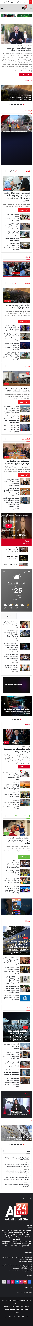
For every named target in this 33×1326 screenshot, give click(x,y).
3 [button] (20, 104)
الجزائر (12, 171)
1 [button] (23, 104)
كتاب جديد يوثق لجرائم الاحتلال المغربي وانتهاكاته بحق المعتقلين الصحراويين (12, 979)
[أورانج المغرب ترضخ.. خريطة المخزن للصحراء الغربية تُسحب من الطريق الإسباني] (25, 355)
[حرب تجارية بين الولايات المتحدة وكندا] (25, 794)
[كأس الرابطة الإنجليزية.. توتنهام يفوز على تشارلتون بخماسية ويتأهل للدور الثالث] (25, 657)
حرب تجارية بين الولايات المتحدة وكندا (11, 795)
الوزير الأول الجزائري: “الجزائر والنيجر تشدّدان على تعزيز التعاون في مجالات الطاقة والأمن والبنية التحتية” (12, 236)
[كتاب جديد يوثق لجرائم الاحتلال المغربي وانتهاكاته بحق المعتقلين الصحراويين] (25, 979)
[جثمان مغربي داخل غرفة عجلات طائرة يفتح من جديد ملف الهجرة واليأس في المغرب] (25, 336)
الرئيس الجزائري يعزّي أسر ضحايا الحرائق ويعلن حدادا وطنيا (19, 49)
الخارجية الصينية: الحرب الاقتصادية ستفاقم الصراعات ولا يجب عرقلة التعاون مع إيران (11, 428)
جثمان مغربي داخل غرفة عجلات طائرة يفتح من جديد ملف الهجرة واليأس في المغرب (11, 336)
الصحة (17, 1309)
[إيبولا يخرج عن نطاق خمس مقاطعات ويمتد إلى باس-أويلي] (25, 1064)
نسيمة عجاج (26, 746)
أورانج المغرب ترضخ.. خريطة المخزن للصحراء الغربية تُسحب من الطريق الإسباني (11, 355)
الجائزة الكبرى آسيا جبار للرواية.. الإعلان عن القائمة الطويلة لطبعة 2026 (11, 970)
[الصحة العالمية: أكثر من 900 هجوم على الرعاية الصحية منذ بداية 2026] (25, 1072)
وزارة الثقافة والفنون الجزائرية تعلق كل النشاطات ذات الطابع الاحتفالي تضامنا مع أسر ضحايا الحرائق (10, 635)
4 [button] (18, 104)
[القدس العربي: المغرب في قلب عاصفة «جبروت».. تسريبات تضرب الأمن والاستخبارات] (25, 345)
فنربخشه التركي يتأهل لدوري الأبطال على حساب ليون (12, 872)
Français (6, 1309)
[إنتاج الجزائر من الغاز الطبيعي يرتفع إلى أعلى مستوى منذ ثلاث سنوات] (25, 784)
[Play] (16, 269)
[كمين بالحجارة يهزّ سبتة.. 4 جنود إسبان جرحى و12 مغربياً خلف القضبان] (25, 328)
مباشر (21, 1306)
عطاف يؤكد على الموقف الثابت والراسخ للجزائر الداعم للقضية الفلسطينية (11, 491)
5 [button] (17, 104)
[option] (16, 93)
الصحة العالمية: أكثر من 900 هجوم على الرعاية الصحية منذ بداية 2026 (11, 1072)
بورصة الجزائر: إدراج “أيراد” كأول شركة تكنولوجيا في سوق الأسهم (19, 1138)
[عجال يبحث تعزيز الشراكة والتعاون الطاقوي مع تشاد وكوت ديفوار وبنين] (25, 773)
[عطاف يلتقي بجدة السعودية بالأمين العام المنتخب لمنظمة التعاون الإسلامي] (25, 481)
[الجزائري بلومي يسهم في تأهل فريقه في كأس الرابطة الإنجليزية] (25, 880)
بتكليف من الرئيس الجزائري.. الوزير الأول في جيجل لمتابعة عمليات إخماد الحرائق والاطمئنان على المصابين (16, 196)
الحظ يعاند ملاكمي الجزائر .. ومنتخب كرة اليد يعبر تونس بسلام (10, 624)
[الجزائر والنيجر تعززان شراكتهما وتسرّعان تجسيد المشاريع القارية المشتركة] (25, 245)
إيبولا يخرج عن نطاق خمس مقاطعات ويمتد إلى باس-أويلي (11, 1063)
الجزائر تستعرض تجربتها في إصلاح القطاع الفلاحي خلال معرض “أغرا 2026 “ (11, 805)
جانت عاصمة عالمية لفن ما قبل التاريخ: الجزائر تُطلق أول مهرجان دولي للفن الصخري (11, 960)
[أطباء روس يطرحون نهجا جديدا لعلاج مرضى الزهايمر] (25, 1046)
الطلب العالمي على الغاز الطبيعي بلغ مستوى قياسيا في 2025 (16, 390)
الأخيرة (24, 616)
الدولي (11, 283)
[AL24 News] (24, 8)
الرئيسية (27, 1306)
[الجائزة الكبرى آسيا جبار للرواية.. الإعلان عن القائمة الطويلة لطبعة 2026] (25, 969)
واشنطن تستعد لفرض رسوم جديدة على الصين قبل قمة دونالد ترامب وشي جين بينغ (11, 419)
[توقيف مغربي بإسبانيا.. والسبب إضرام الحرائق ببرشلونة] (16, 93)
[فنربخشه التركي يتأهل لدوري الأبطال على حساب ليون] (25, 872)
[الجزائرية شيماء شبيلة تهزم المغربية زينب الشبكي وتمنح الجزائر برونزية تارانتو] (25, 889)
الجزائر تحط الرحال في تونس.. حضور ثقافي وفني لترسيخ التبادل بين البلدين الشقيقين (11, 989)
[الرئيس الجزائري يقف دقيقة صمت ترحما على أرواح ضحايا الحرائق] (25, 226)
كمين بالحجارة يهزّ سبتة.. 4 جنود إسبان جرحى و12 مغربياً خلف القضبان (11, 327)
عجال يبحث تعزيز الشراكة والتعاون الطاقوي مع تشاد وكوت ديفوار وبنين (11, 776)
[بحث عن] (31, 8)
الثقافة (22, 1309)
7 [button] (14, 104)
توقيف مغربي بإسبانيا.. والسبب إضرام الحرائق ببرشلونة (19, 98)
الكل (16, 171)
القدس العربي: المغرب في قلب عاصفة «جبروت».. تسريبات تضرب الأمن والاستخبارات (11, 346)
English (16, 1312)
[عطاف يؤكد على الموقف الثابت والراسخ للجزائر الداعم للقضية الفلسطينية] (25, 491)
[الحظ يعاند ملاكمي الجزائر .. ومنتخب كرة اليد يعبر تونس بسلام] (25, 624)
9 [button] (11, 104)
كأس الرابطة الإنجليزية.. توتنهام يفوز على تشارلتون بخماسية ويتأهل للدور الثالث (10, 657)
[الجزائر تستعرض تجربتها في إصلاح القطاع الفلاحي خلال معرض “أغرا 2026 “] (25, 802)
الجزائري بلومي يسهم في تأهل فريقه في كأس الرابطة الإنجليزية (11, 880)
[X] (4, 1282)
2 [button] (21, 104)
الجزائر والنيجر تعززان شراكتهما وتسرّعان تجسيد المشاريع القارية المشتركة (11, 246)
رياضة (11, 815)
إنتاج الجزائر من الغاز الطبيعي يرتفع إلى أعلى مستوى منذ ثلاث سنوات (11, 786)
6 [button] (15, 104)
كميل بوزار (27, 45)
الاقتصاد (27, 1309)
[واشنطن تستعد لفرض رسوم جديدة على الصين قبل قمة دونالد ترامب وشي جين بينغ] (25, 418)
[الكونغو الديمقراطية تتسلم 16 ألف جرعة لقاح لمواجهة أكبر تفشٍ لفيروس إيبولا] (16, 1027)
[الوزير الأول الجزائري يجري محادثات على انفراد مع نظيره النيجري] (25, 668)
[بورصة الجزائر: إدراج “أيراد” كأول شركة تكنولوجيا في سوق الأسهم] (16, 1133)
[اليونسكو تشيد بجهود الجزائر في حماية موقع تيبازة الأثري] (25, 998)
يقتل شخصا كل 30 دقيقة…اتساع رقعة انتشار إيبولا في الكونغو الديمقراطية (11, 1055)
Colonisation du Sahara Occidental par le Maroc (14, 2)
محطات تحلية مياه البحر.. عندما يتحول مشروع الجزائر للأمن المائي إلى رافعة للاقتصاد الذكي (11, 409)
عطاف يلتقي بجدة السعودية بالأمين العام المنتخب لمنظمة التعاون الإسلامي (11, 482)
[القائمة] (2, 8)
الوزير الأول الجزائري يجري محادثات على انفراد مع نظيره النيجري (11, 667)
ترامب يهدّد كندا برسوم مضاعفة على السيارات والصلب (17, 750)
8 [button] (12, 104)
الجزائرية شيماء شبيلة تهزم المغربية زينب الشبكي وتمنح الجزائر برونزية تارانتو (12, 889)
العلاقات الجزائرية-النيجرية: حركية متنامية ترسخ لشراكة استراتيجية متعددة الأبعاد (11, 217)
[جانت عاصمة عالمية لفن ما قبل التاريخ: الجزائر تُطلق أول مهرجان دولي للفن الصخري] (25, 960)
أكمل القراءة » (25, 74)
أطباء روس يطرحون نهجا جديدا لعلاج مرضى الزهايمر (11, 1046)
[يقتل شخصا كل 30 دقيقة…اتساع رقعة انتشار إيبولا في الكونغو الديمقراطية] (25, 1054)
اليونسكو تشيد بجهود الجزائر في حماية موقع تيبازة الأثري (11, 997)
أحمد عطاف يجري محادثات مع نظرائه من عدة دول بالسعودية (17, 462)
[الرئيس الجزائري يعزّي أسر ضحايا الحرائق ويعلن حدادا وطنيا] (16, 34)
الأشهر (9, 616)
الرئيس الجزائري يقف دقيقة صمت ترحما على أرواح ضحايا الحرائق (11, 225)
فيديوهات (12, 1309)
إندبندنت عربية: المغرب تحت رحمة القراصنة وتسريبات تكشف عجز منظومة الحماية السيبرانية (11, 646)
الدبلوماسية (7, 1306)
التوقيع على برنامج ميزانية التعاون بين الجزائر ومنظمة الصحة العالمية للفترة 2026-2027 (12, 1082)
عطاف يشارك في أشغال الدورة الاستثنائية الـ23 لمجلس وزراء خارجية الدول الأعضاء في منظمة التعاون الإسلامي (11, 503)
